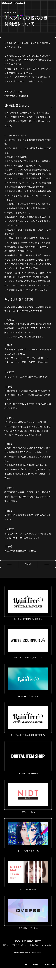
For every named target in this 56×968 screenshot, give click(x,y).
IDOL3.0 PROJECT (13, 2)
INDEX (27, 564)
